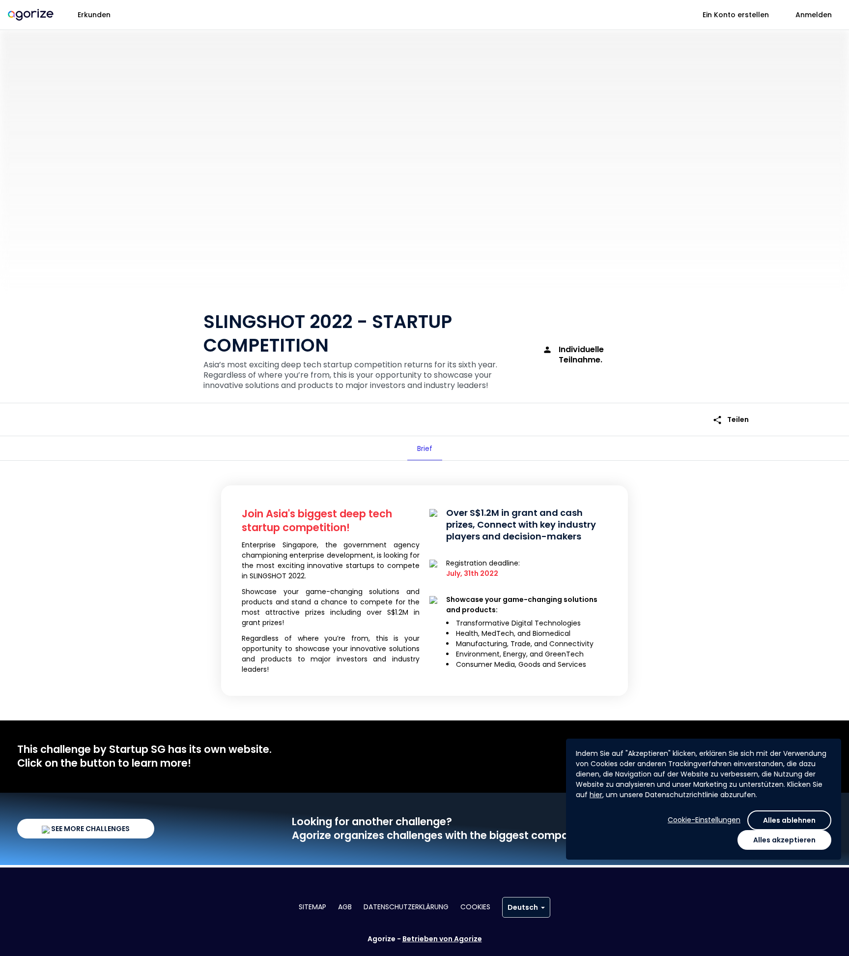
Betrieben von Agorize (442, 939)
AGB (345, 907)
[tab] (424, 448)
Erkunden (94, 15)
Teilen (730, 420)
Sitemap (312, 907)
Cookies (475, 907)
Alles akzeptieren (784, 840)
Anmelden (813, 15)
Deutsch (523, 907)
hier (596, 795)
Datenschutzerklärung (406, 907)
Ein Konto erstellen (736, 15)
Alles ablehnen (789, 820)
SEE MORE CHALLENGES (90, 829)
